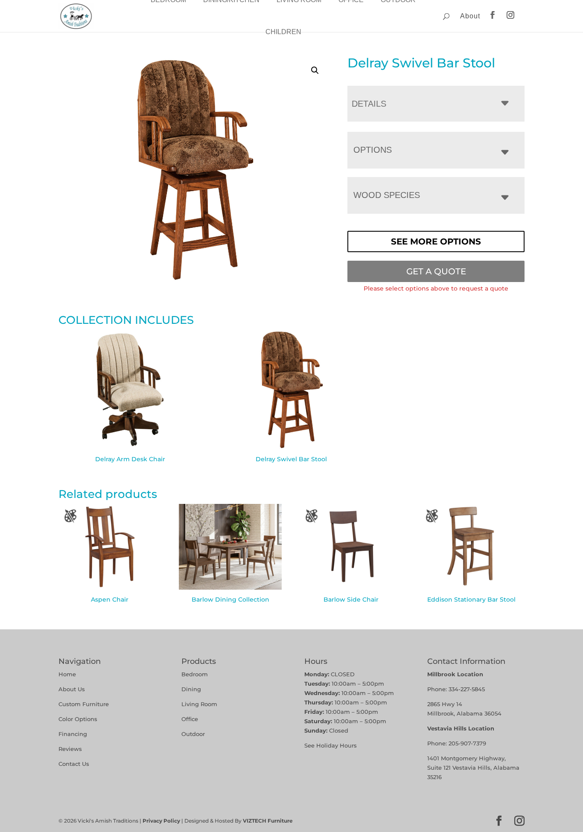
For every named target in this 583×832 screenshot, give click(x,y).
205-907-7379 (467, 743)
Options (372, 149)
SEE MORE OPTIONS (436, 241)
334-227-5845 (467, 689)
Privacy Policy (161, 820)
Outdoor (193, 733)
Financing (72, 733)
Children (283, 31)
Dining (192, 689)
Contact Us (73, 763)
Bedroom (194, 674)
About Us (71, 689)
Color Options (77, 719)
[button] (315, 70)
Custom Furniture (83, 704)
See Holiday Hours (330, 745)
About (470, 16)
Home (67, 674)
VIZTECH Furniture (268, 820)
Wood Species (386, 195)
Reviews (70, 748)
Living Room (199, 704)
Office (189, 719)
